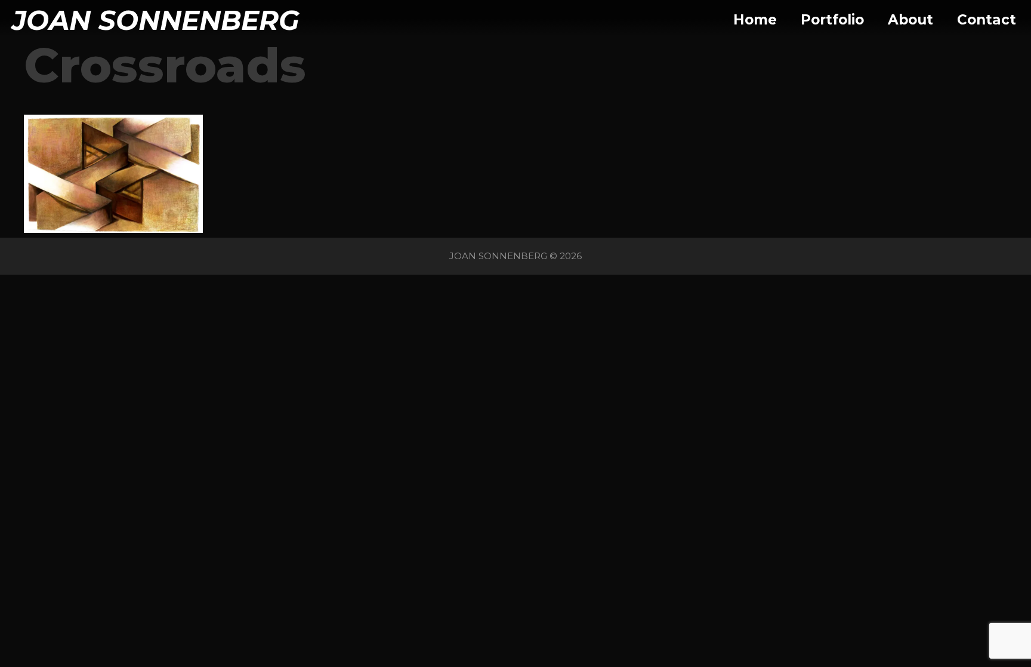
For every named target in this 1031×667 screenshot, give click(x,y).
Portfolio (832, 19)
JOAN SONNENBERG (156, 20)
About (910, 19)
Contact (986, 19)
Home (755, 19)
